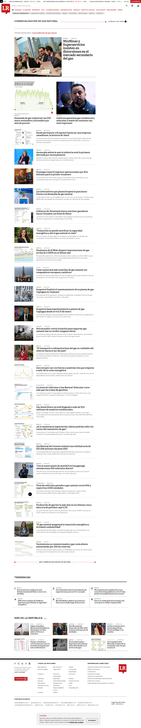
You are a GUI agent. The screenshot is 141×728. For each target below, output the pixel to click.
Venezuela (99, 13)
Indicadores (41, 683)
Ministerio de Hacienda (53, 13)
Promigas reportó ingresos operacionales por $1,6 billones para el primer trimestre (62, 173)
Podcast (40, 688)
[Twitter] (19, 664)
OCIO (43, 10)
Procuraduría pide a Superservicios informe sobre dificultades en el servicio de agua (78, 645)
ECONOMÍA (27, 10)
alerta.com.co (81, 705)
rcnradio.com (49, 705)
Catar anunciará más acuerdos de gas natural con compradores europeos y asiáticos (61, 271)
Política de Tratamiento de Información (100, 678)
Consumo (41, 674)
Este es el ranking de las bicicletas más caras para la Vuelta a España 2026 (109, 602)
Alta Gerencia (57, 667)
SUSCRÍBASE (135, 1)
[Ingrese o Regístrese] (138, 5)
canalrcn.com (39, 705)
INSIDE (120, 10)
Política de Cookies (76, 722)
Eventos (71, 678)
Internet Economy (43, 685)
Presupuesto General (38, 13)
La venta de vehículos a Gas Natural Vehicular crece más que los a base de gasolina (63, 388)
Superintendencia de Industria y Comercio (101, 683)
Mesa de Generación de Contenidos (99, 667)
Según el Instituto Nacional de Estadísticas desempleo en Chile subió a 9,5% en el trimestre (39, 630)
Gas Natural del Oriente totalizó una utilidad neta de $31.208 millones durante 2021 (63, 447)
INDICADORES (111, 10)
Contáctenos (92, 671)
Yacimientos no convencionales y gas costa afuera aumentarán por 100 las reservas (62, 545)
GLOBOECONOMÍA (52, 10)
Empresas (41, 678)
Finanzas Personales (59, 681)
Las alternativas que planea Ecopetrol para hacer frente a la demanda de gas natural (61, 192)
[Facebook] (15, 664)
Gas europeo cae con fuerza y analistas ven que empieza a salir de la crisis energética (65, 369)
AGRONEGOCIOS (66, 10)
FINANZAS (18, 10)
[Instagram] (26, 664)
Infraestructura (57, 683)
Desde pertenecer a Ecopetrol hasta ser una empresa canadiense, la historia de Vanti (63, 134)
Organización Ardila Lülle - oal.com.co (118, 703)
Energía (64, 13)
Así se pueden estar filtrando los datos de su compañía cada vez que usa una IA (116, 645)
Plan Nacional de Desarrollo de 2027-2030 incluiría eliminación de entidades (78, 629)
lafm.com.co (71, 705)
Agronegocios (42, 667)
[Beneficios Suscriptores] (132, 6)
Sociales (40, 692)
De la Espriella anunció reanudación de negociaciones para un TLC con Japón (71, 591)
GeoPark (91, 13)
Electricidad (73, 13)
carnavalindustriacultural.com (23, 705)
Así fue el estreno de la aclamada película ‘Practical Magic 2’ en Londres (116, 629)
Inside (70, 683)
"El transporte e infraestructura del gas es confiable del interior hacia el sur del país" (65, 349)
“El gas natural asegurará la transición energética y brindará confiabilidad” (62, 525)
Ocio (70, 685)
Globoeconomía (74, 681)
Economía (72, 674)
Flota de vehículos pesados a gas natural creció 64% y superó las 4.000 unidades (63, 486)
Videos (55, 692)
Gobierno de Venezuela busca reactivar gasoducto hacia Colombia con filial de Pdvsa (62, 212)
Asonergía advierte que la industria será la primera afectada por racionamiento (63, 153)
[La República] (5, 9)
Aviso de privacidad (94, 674)
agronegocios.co (36, 702)
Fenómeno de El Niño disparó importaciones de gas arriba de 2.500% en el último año (62, 251)
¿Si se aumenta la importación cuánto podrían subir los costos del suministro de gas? (64, 427)
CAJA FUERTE (100, 10)
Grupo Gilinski (83, 13)
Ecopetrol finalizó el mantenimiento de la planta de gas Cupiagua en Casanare (65, 290)
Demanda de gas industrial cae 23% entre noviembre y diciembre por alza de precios (32, 120)
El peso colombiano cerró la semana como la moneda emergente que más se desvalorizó (40, 645)
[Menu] (13, 10)
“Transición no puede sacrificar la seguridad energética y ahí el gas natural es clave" (59, 232)
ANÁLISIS (76, 10)
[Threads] (30, 664)
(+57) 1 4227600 (19, 672)
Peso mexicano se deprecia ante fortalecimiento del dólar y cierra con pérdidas (31, 592)
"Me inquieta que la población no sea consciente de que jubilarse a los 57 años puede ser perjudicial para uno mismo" (109, 592)
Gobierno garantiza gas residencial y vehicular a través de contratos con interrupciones (75, 120)
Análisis (71, 667)
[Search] (126, 6)
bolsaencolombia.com (85, 702)
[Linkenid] (23, 664)
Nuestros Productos (94, 669)
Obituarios (56, 685)
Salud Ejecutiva (73, 688)
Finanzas (40, 681)
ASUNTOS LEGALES (88, 10)
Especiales (56, 678)
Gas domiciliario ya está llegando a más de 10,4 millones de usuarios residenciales (60, 408)
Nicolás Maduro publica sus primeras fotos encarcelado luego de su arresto (70, 602)
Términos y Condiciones (95, 676)
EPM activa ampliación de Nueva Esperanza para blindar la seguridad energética (32, 603)
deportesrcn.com (93, 705)
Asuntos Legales (43, 669)
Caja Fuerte (56, 669)
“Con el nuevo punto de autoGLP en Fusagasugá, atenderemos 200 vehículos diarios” (60, 467)
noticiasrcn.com (60, 705)
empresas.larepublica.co (51, 702)
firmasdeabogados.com (68, 702)
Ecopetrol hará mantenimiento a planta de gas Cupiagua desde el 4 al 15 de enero (60, 310)
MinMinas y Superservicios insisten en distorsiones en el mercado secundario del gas (78, 49)
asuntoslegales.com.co (21, 702)
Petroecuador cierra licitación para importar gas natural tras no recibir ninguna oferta (61, 329)
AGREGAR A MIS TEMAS (116, 21)
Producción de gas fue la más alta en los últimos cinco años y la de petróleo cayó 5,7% (64, 506)
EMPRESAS (36, 10)
